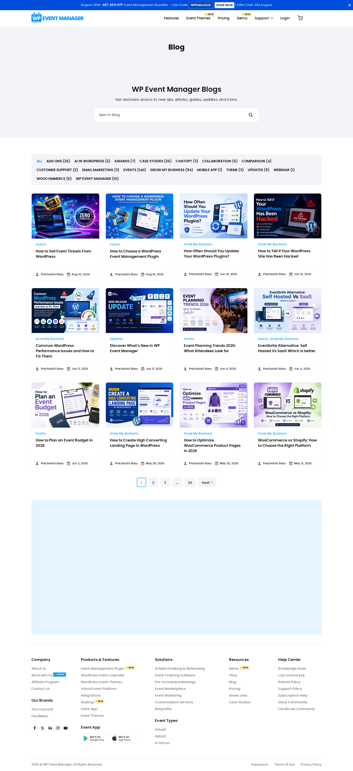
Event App (89, 709)
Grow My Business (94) (171, 170)
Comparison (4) (256, 161)
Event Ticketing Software (175, 675)
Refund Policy (289, 682)
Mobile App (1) (209, 170)
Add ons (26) (58, 161)
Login (285, 18)
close (349, 5)
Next (206, 483)
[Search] (251, 115)
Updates (116, 339)
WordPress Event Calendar (103, 675)
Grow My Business (198, 244)
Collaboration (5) (220, 161)
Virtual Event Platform (98, 688)
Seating (87, 702)
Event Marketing (168, 695)
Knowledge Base (292, 668)
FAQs (233, 675)
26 (190, 483)
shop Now (224, 5)
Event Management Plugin (102, 668)
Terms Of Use (285, 764)
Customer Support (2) (57, 170)
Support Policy (290, 688)
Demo (242, 18)
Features (171, 18)
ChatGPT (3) (187, 161)
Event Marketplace (170, 688)
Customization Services (174, 702)
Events (41, 244)
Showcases (238, 695)
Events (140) (134, 170)
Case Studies (239, 702)
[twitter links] (42, 728)
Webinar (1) (284, 170)
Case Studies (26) (156, 161)
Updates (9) (258, 170)
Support (262, 18)
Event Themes (198, 18)
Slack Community (292, 702)
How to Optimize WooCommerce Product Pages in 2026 (212, 446)
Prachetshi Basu (52, 274)
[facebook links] (34, 728)
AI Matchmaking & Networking (180, 668)
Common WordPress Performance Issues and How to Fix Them (65, 351)
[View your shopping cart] (300, 18)
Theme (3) (235, 170)
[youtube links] (66, 728)
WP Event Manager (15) (97, 178)
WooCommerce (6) (54, 178)
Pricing (224, 18)
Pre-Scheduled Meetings (175, 682)
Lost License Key (291, 675)
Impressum (259, 764)
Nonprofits (163, 709)
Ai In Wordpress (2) (92, 161)
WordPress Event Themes (101, 682)
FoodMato (39, 716)
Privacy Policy (311, 764)
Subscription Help (292, 695)
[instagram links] (58, 728)
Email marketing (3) (100, 170)
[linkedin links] (50, 728)
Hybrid (160, 736)
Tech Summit (42, 709)
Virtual (160, 729)
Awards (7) (124, 161)
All (39, 161)
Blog (232, 682)
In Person (162, 743)
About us (38, 668)
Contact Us (40, 688)
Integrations (91, 695)
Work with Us (41, 675)
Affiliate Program (45, 682)
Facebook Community (296, 709)
